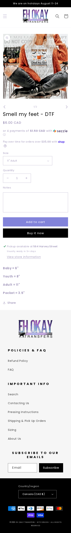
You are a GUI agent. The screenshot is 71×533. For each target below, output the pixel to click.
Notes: (7, 187)
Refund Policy (18, 361)
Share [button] (11, 303)
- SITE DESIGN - (43, 522)
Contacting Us (18, 403)
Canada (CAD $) (33, 494)
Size (6, 153)
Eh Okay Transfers (25, 522)
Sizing (12, 430)
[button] (5, 16)
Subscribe (51, 468)
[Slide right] (66, 107)
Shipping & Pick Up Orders (27, 421)
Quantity (8, 170)
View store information (24, 257)
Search (13, 394)
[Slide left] (4, 107)
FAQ (11, 370)
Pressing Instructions (23, 412)
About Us (14, 439)
